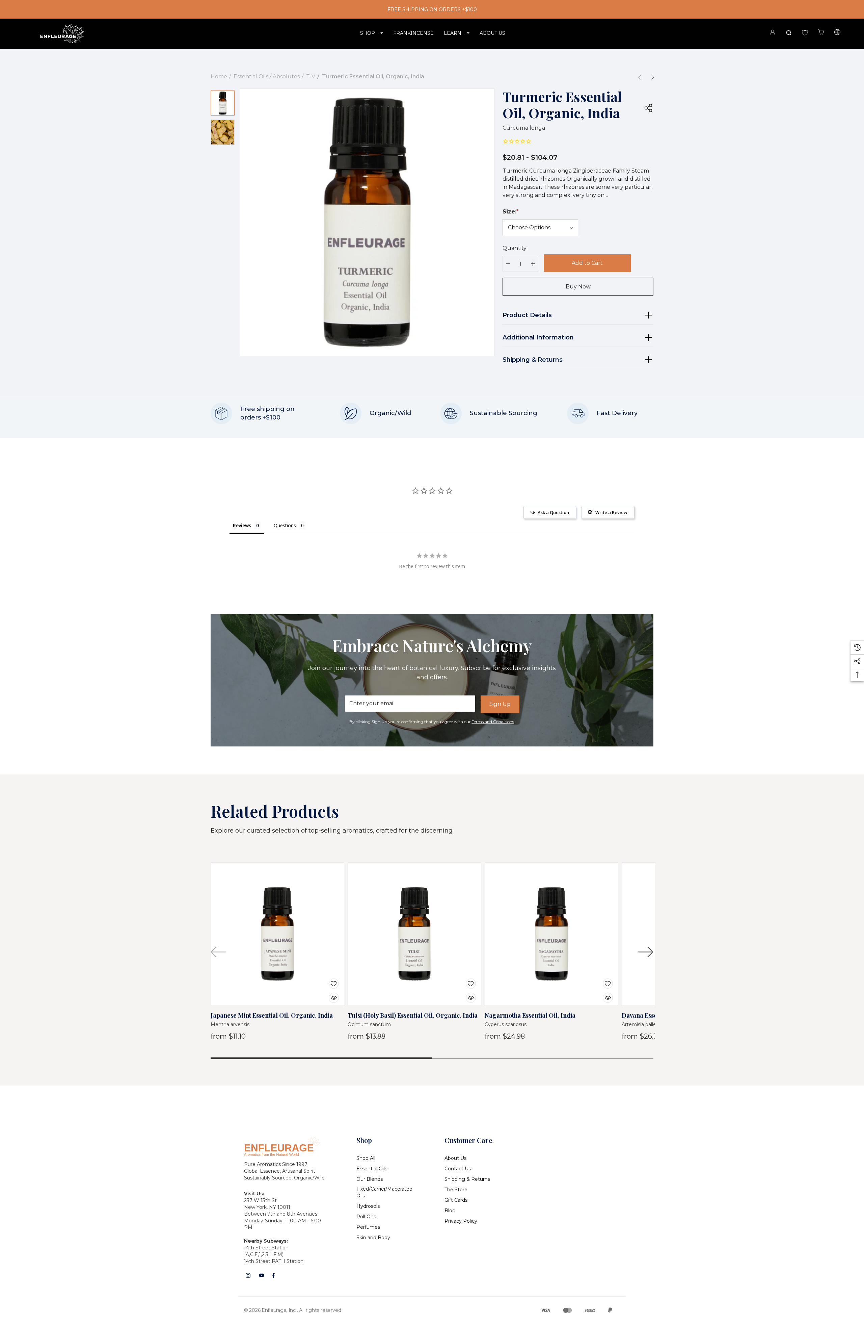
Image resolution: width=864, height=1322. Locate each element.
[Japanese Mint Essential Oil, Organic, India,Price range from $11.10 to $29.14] (277, 934)
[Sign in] (773, 33)
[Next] (652, 77)
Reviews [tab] (242, 525)
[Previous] (639, 77)
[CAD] (837, 33)
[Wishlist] (328, 979)
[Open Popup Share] (648, 107)
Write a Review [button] (611, 512)
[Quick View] (328, 994)
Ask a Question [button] (553, 512)
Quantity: (515, 248)
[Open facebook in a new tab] (273, 1275)
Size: (511, 211)
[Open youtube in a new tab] (262, 1275)
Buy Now (578, 286)
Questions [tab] (285, 525)
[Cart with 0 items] (821, 32)
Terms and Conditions (493, 721)
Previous (219, 952)
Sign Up (500, 704)
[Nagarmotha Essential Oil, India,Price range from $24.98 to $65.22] (551, 934)
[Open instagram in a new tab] (248, 1275)
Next (645, 952)
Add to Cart (587, 263)
